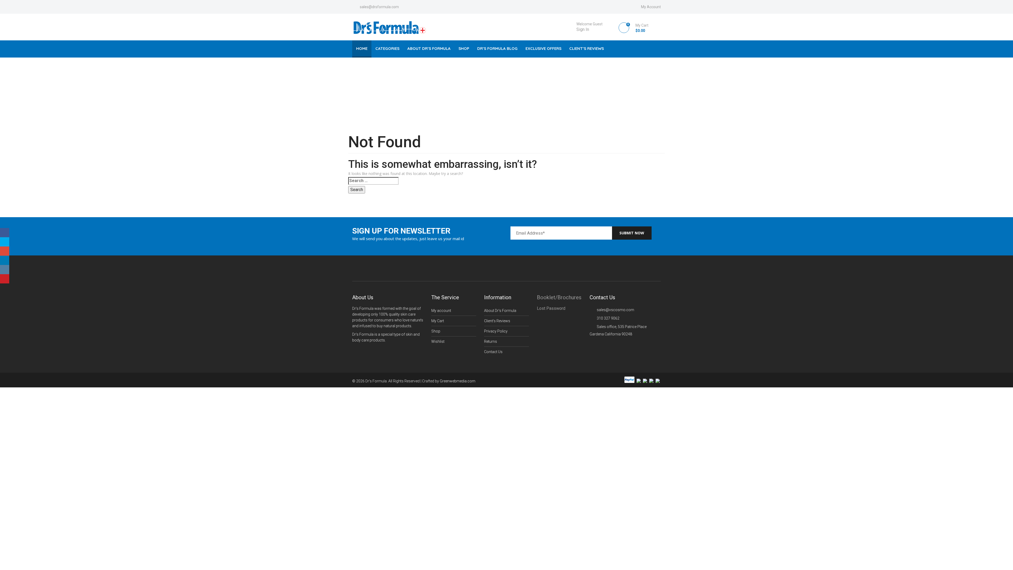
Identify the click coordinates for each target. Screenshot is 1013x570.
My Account (651, 7)
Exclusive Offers (543, 48)
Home (361, 48)
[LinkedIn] (4, 260)
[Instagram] (4, 269)
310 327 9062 (608, 318)
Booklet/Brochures (559, 297)
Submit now (631, 232)
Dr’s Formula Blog (497, 48)
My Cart (437, 321)
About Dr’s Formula (429, 48)
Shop (463, 48)
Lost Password (551, 308)
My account (441, 310)
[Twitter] (4, 241)
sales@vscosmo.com (615, 310)
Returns (490, 341)
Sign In (582, 29)
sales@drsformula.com (379, 7)
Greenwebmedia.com (457, 381)
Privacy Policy (496, 331)
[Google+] (4, 251)
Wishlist (438, 341)
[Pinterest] (4, 278)
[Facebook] (4, 232)
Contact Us (493, 352)
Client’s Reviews (586, 48)
